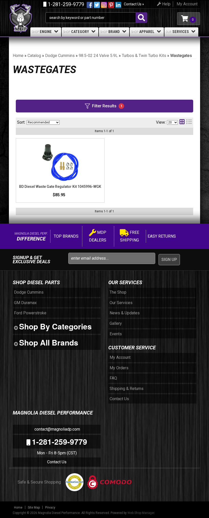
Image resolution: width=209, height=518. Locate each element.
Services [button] (177, 31)
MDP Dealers (97, 236)
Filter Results (107, 105)
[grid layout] (182, 122)
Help (166, 4)
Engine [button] (42, 31)
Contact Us (57, 461)
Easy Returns (161, 236)
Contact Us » (134, 4)
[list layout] (189, 122)
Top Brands (66, 236)
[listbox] (43, 122)
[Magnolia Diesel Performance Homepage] (27, 9)
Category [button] (76, 31)
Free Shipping (129, 236)
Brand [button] (110, 31)
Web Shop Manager (140, 513)
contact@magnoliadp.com (56, 429)
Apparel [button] (142, 31)
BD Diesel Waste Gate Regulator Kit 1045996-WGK (60, 187)
